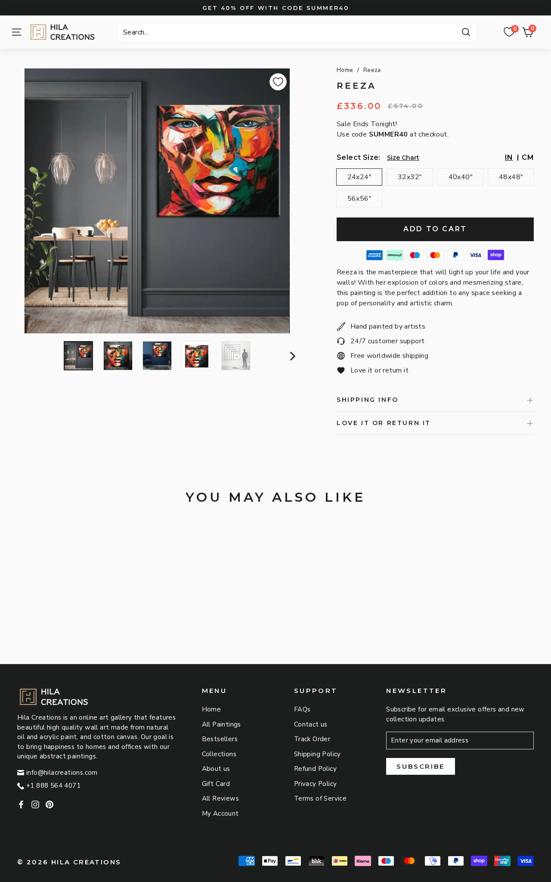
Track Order (312, 739)
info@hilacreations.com (62, 772)
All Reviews (220, 798)
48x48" (511, 177)
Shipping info (368, 400)
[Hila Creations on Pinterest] (49, 804)
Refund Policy (315, 768)
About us (216, 768)
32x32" (410, 177)
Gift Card (216, 784)
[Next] (291, 355)
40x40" (461, 177)
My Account (220, 813)
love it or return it (384, 423)
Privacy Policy (315, 784)
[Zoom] (157, 200)
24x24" (359, 177)
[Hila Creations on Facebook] (21, 804)
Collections (219, 754)
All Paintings (221, 724)
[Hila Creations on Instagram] (35, 804)
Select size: (359, 157)
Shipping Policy (317, 754)
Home (345, 70)
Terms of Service (320, 798)
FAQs (302, 709)
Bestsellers (220, 739)
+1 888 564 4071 (53, 785)
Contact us (311, 724)
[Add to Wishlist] (278, 81)
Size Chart (403, 157)
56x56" (359, 198)
